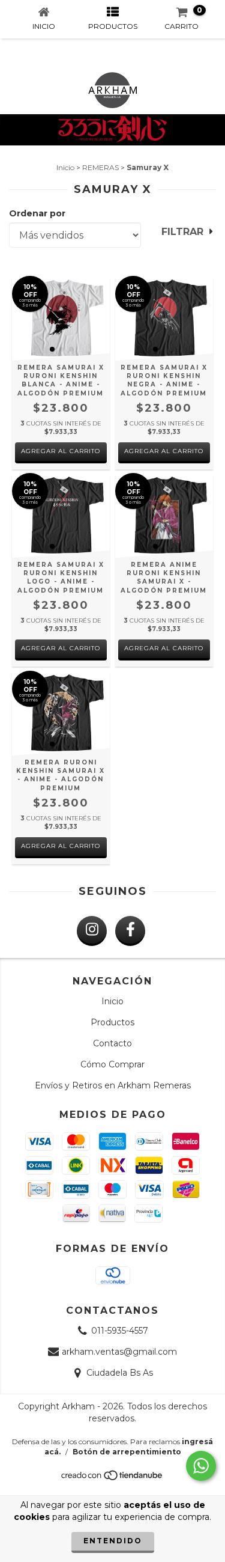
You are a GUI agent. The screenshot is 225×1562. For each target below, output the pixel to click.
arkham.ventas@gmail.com (119, 1351)
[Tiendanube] (112, 1478)
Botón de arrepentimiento (127, 1451)
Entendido (112, 1540)
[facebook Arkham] (130, 931)
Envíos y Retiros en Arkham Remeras (113, 1085)
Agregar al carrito (60, 451)
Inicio (65, 167)
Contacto (112, 1043)
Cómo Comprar (112, 1064)
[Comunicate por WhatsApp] (201, 1466)
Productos (112, 1022)
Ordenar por (37, 213)
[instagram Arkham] (92, 931)
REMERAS (100, 167)
